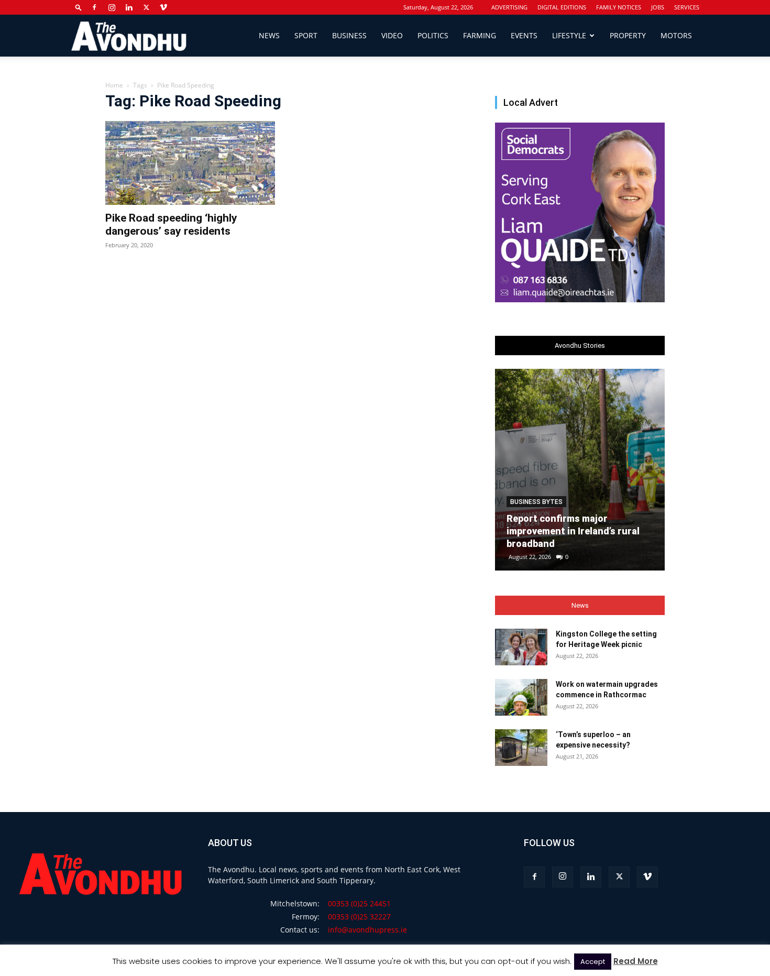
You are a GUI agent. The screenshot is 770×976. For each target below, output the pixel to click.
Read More (635, 961)
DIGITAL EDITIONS (561, 7)
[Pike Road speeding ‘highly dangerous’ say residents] (190, 163)
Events (524, 35)
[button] (78, 7)
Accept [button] (592, 962)
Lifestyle (569, 35)
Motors (676, 35)
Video (392, 35)
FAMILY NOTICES (618, 7)
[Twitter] (146, 7)
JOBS (657, 7)
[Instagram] (111, 7)
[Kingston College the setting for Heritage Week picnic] (521, 647)
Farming (479, 35)
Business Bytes (536, 502)
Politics (432, 35)
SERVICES (686, 7)
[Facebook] (94, 7)
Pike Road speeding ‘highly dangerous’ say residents (171, 224)
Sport (305, 35)
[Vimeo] (163, 7)
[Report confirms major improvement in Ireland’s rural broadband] (580, 470)
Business (349, 35)
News (269, 35)
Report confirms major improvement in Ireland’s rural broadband (573, 531)
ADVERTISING (509, 7)
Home (114, 85)
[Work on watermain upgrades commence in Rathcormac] (521, 697)
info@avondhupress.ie (367, 930)
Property (628, 35)
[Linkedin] (129, 7)
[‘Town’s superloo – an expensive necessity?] (521, 747)
